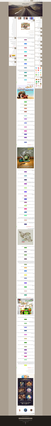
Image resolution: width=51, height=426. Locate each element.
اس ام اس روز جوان (39, 24)
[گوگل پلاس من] (22, 418)
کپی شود (25, 39)
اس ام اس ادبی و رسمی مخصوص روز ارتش (30, 33)
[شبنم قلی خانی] (19, 18)
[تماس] (25, 418)
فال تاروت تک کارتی (13, 24)
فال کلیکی (40, 55)
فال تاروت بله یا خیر (13, 34)
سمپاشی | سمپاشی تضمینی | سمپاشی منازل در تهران (13, 43)
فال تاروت (37, 0)
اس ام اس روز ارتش (25, 3)
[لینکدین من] (19, 418)
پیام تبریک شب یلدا (13, 53)
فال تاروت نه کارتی (13, 30)
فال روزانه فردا (14, 64)
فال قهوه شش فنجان (39, 39)
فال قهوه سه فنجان (39, 38)
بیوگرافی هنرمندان (13, 63)
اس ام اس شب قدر (39, 19)
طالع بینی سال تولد (39, 87)
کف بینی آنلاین (40, 43)
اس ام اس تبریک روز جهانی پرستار (30, 372)
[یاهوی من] (31, 418)
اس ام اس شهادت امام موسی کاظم (30, 369)
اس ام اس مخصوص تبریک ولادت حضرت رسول (39, 21)
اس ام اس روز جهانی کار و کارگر (30, 372)
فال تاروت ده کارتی (13, 31)
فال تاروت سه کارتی (13, 25)
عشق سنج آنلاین (40, 59)
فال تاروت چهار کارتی (13, 26)
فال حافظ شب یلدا (13, 52)
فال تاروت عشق (14, 32)
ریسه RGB (40, 62)
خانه (41, 0)
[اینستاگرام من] (27, 418)
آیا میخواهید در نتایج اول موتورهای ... (13, 40)
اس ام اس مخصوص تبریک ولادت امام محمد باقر (29, 370)
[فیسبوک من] (28, 418)
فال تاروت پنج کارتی (13, 27)
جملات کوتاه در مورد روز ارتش (30, 31)
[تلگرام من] (30, 418)
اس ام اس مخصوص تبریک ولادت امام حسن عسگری (39, 22)
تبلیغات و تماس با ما (25, 0)
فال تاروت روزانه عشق (13, 33)
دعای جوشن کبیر (39, 50)
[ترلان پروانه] (26, 18)
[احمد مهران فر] (32, 18)
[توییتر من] (24, 418)
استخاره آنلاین (29, 0)
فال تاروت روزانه (13, 19)
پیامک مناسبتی (32, 0)
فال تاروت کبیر (14, 20)
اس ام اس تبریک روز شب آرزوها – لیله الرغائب (29, 371)
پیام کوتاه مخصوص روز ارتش (31, 32)
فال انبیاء (40, 33)
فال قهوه (40, 37)
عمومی (31, 413)
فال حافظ (39, 0)
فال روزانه (34, 0)
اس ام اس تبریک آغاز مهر (39, 26)
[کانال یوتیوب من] (20, 418)
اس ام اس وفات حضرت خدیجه (30, 369)
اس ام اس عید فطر (39, 25)
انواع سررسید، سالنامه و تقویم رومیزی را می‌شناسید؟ (13, 41)
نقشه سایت (23, 421)
